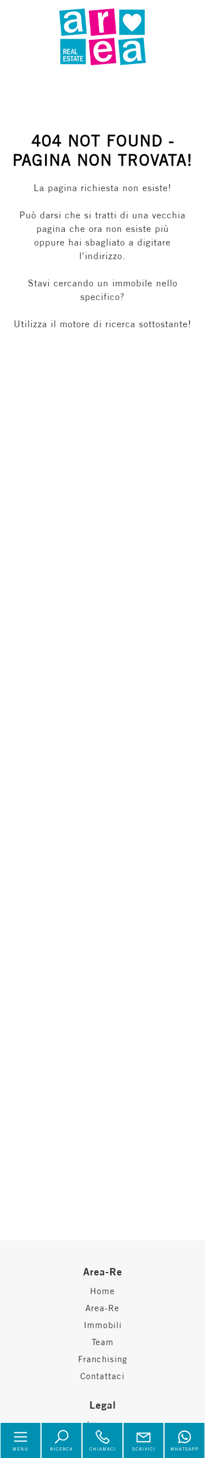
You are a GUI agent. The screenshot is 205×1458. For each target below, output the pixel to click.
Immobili (103, 1325)
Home (102, 1291)
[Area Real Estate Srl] (102, 35)
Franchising (103, 1359)
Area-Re (102, 1308)
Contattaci (102, 1376)
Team (103, 1342)
